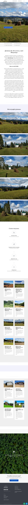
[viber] (5, 489)
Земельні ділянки (6, 496)
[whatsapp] (6, 489)
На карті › (16, 492)
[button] (8, 27)
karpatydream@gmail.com (18, 489)
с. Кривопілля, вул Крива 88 (18, 491)
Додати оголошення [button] (6, 499)
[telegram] (4, 489)
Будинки (5, 495)
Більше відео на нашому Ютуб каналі (14, 456)
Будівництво (5, 497)
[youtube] (7, 489)
